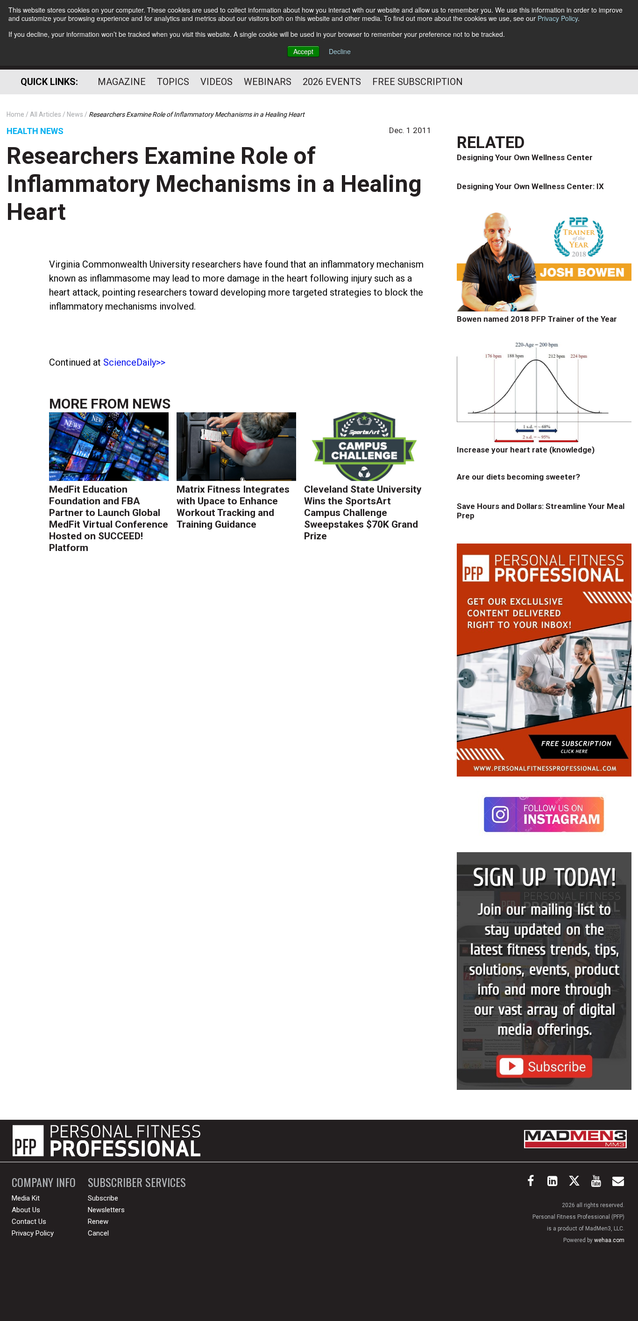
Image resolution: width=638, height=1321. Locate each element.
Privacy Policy (558, 18)
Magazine (122, 81)
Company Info (44, 1182)
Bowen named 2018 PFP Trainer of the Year (537, 319)
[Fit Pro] (106, 1141)
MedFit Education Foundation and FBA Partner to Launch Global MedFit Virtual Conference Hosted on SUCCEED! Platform (108, 518)
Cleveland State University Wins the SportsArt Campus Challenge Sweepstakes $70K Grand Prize (363, 513)
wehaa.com (609, 1240)
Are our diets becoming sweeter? (518, 476)
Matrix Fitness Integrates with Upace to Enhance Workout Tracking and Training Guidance (233, 507)
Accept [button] (303, 51)
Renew (98, 1221)
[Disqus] (240, 705)
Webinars (267, 81)
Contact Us (29, 1221)
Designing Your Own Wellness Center (525, 157)
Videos (216, 81)
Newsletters (106, 1210)
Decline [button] (340, 51)
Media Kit (26, 1198)
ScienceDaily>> (134, 362)
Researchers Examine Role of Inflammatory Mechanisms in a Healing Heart (214, 184)
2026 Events (332, 81)
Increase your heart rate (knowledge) (526, 449)
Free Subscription (417, 81)
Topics (173, 81)
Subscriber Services (137, 1182)
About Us (26, 1210)
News (151, 404)
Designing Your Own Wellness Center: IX (530, 186)
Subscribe (103, 1198)
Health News (35, 131)
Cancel (98, 1233)
